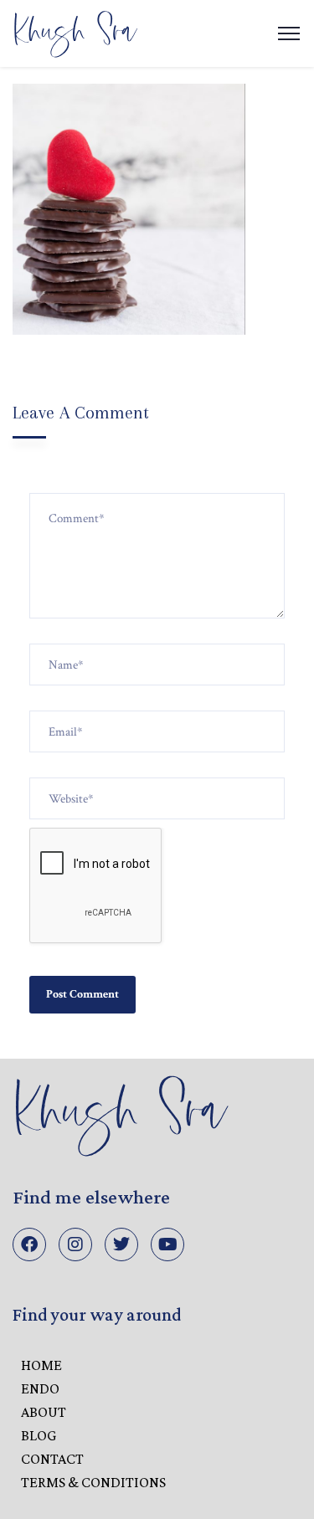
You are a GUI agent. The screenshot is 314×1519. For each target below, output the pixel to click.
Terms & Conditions (93, 1482)
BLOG (38, 1435)
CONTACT (52, 1458)
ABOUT (43, 1412)
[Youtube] (167, 1244)
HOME (41, 1365)
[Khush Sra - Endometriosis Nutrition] (75, 32)
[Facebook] (29, 1244)
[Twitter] (121, 1244)
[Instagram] (75, 1244)
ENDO (40, 1388)
